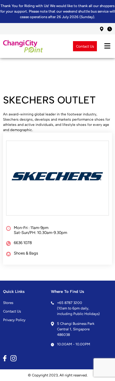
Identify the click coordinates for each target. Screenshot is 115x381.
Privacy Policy (14, 320)
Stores (8, 303)
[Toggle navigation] (107, 46)
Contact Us (85, 46)
